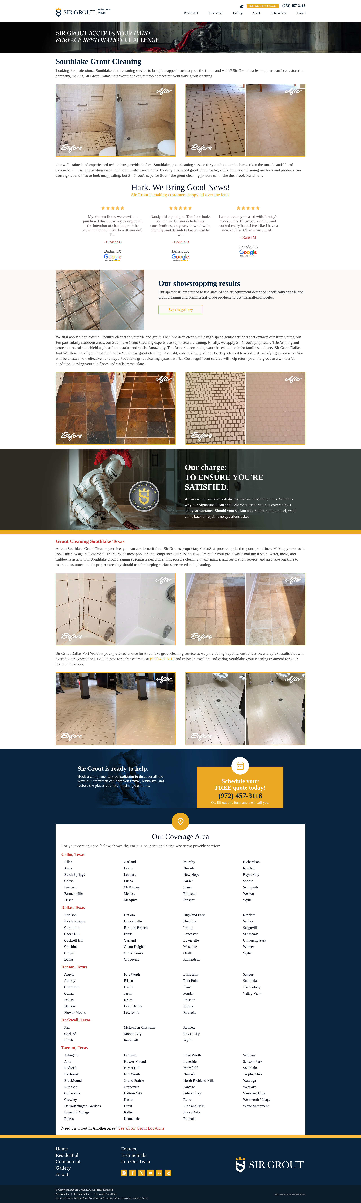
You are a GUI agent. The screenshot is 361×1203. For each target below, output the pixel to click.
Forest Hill (132, 1068)
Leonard (130, 874)
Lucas (128, 881)
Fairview (70, 887)
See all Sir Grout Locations (141, 1128)
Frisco (68, 900)
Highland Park (194, 915)
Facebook (132, 1173)
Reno (187, 1100)
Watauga (249, 1080)
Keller (128, 1112)
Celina (69, 881)
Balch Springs (74, 874)
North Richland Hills (198, 1080)
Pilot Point (191, 981)
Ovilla (187, 953)
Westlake (250, 1087)
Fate (67, 1027)
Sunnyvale (250, 887)
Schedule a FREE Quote (262, 6)
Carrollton (71, 928)
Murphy (189, 862)
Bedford (70, 1068)
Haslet (128, 987)
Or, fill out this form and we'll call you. (240, 802)
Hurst (128, 1106)
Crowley (70, 1100)
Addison (70, 915)
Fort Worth (132, 974)
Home (62, 1149)
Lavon (128, 868)
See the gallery (181, 309)
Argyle (69, 974)
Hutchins (190, 921)
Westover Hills (254, 1093)
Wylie (247, 900)
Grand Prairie (134, 953)
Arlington (71, 1055)
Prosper (189, 900)
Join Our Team (135, 1161)
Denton (69, 1006)
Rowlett (249, 868)
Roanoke (189, 1012)
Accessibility (62, 1194)
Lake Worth (192, 1055)
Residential (191, 13)
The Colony (251, 987)
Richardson (251, 862)
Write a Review (241, 6)
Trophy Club (252, 1074)
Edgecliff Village (77, 1112)
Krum (128, 1000)
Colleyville (72, 1093)
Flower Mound (75, 1012)
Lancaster (190, 934)
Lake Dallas (133, 1006)
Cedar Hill (72, 934)
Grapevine (131, 959)
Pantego (189, 1087)
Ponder (188, 993)
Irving (187, 928)
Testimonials (278, 13)
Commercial (215, 13)
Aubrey (69, 981)
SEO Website (281, 1194)
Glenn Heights (134, 947)
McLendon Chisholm (139, 1027)
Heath (68, 1040)
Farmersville (73, 894)
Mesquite (130, 900)
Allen (68, 862)
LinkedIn (159, 1173)
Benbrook (71, 1074)
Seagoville (250, 928)
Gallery (237, 13)
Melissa (129, 894)
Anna (68, 868)
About (256, 13)
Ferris (128, 934)
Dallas (69, 959)
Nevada (189, 868)
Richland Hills (194, 1106)
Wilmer (248, 947)
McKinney (132, 887)
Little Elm (190, 974)
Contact (300, 13)
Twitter (141, 1173)
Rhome (188, 1006)
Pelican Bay (192, 1093)
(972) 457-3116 (293, 6)
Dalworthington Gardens (82, 1106)
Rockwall (131, 1040)
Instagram (124, 1173)
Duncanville (133, 921)
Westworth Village (256, 1100)
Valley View (252, 993)
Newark (189, 1074)
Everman (130, 1055)
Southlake (250, 981)
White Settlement (256, 1106)
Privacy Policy (81, 1194)
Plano (187, 887)
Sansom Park (252, 1061)
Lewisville (191, 940)
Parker (188, 881)
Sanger (248, 974)
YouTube (150, 1173)
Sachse (248, 881)
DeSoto (129, 915)
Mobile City (133, 1034)
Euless (69, 1119)
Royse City (251, 874)
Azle (67, 1061)
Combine (71, 947)
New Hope (191, 874)
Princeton (190, 894)
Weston (248, 894)
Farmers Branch (136, 928)
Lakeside (190, 1061)
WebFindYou (298, 1194)
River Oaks (191, 1112)
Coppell (70, 953)
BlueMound (73, 1080)
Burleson (70, 1087)
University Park (254, 940)
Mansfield (190, 1068)
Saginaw (249, 1055)
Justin (128, 993)
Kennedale (132, 1119)
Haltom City (133, 1093)
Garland (130, 862)
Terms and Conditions (105, 1194)
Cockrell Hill (73, 940)
